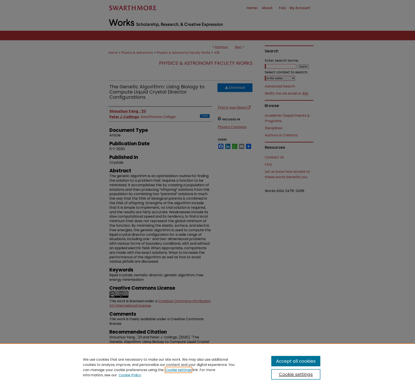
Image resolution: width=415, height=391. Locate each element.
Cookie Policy (130, 375)
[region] (207, 367)
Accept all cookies (296, 361)
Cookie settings (178, 369)
